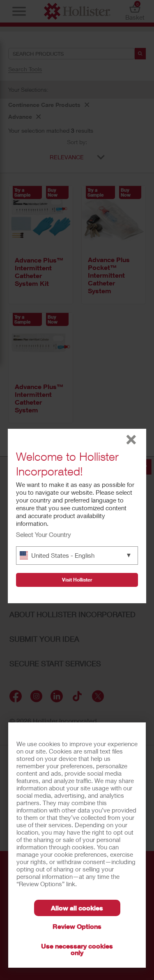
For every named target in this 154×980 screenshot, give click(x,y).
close (131, 439)
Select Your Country (43, 534)
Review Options (77, 926)
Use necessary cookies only (77, 949)
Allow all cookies (77, 908)
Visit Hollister (77, 580)
